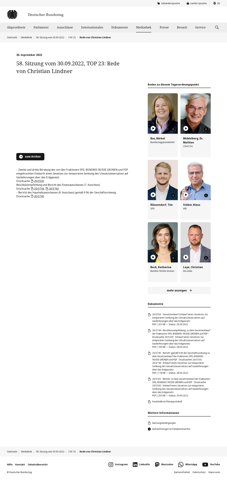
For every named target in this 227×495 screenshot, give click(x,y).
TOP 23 (72, 37)
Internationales (92, 27)
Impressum (214, 472)
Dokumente (119, 27)
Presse (164, 27)
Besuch (182, 27)
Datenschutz (199, 472)
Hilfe (10, 464)
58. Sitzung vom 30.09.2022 (50, 37)
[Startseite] (35, 14)
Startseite (12, 37)
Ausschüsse (65, 27)
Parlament (41, 27)
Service (200, 27)
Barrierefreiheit (182, 472)
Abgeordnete (16, 27)
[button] (216, 3)
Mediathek (143, 27)
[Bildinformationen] (173, 129)
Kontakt (20, 464)
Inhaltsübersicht (38, 464)
